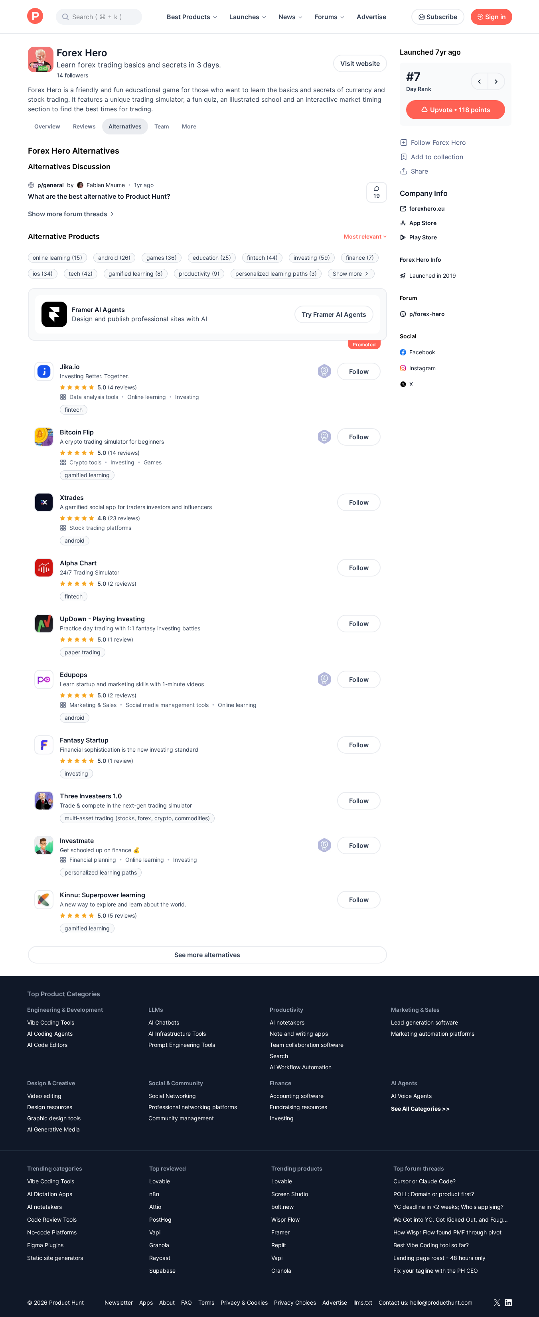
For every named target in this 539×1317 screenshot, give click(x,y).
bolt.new (282, 1206)
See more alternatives (207, 955)
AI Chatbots (163, 1022)
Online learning (146, 396)
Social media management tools (167, 704)
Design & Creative (51, 1083)
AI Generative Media (53, 1129)
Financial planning (92, 859)
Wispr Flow (285, 1219)
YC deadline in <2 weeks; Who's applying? (448, 1206)
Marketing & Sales (92, 704)
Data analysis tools (93, 396)
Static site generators (55, 1257)
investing (312, 257)
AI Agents (404, 1083)
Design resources (49, 1107)
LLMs (155, 1009)
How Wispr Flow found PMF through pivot (447, 1232)
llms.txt (362, 1302)
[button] (189, 126)
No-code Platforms (52, 1232)
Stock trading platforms (100, 527)
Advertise (371, 17)
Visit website (360, 63)
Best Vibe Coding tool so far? (431, 1245)
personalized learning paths (276, 273)
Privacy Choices (295, 1302)
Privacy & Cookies (244, 1302)
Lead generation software (424, 1022)
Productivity (286, 1009)
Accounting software (297, 1095)
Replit (278, 1245)
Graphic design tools (54, 1118)
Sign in (495, 17)
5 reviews (122, 915)
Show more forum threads (67, 214)
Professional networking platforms (192, 1107)
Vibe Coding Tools (50, 1022)
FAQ (186, 1302)
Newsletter (119, 1302)
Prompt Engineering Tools (181, 1044)
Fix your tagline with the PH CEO (435, 1270)
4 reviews (122, 387)
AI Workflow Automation (301, 1067)
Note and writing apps (299, 1033)
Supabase (162, 1270)
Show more (347, 273)
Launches (244, 17)
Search (279, 1055)
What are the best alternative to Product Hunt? (99, 196)
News (287, 17)
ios (43, 273)
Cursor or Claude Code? (424, 1181)
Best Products (188, 17)
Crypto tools (85, 462)
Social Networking (172, 1095)
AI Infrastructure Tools (177, 1033)
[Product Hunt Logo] (35, 16)
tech (81, 273)
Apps (146, 1302)
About (167, 1302)
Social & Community (175, 1083)
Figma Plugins (45, 1245)
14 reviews (124, 452)
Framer (280, 1232)
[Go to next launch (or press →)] (496, 81)
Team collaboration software (307, 1044)
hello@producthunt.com (441, 1302)
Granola (159, 1245)
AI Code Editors (47, 1044)
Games (153, 462)
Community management (181, 1118)
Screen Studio (289, 1194)
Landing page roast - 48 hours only (439, 1257)
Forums (326, 17)
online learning (57, 257)
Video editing (44, 1095)
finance (360, 257)
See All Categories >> (420, 1108)
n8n (154, 1194)
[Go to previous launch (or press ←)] (480, 81)
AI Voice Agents (411, 1095)
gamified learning (136, 273)
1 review (120, 639)
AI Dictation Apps (49, 1194)
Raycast (159, 1257)
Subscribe (441, 17)
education (212, 257)
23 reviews (124, 518)
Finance (280, 1083)
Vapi (154, 1232)
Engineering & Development (65, 1009)
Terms (206, 1302)
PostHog (160, 1219)
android (114, 257)
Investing (187, 396)
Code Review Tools (52, 1219)
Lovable (159, 1181)
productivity (199, 273)
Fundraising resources (298, 1107)
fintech (262, 257)
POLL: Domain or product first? (433, 1194)
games (161, 257)
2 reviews (122, 583)
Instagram (422, 368)
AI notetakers (287, 1022)
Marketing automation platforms (432, 1033)
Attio (155, 1206)
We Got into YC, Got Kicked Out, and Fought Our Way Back (450, 1220)
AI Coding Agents (50, 1033)
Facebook (422, 352)
